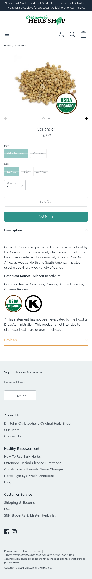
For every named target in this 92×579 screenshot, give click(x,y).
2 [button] (49, 118)
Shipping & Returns (19, 502)
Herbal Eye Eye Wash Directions (29, 475)
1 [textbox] (8, 187)
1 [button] (43, 118)
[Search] (72, 33)
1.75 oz (41, 171)
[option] (46, 83)
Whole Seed (16, 153)
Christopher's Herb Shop (38, 567)
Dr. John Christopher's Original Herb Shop (37, 423)
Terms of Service (32, 551)
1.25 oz (11, 171)
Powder (38, 153)
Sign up (20, 395)
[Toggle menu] (6, 34)
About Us (11, 415)
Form (7, 145)
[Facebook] (6, 531)
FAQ (7, 509)
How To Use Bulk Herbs (22, 456)
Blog (7, 482)
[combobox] (15, 185)
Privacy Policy (11, 551)
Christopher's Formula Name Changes (34, 469)
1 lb (26, 171)
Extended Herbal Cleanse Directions (32, 463)
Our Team (11, 430)
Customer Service (18, 494)
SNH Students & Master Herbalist (30, 515)
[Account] (61, 33)
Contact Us (13, 436)
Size (6, 163)
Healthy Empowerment (21, 448)
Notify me (46, 216)
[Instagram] (14, 531)
